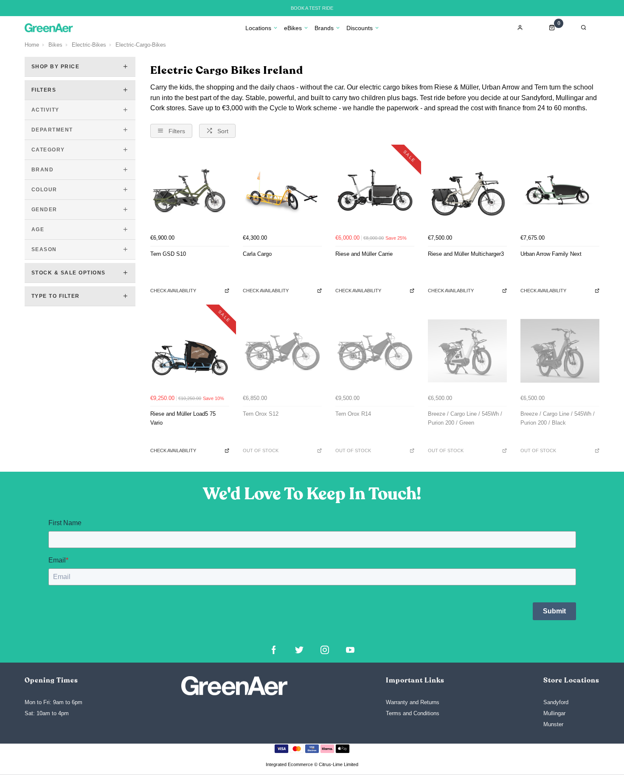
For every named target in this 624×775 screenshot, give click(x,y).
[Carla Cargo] (282, 190)
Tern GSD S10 (168, 254)
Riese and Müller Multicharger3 (466, 254)
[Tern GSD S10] (189, 190)
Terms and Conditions (412, 713)
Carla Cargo (257, 254)
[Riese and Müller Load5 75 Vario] (189, 350)
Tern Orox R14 (353, 414)
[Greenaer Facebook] (273, 650)
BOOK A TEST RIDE (312, 8)
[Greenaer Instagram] (324, 650)
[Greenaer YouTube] (350, 650)
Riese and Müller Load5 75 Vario (183, 418)
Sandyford (555, 702)
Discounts (359, 28)
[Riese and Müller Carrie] (374, 190)
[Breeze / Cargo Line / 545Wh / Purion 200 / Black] (559, 350)
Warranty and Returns (412, 702)
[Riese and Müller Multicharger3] (467, 190)
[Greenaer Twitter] (299, 650)
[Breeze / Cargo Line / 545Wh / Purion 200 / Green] (467, 350)
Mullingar (554, 713)
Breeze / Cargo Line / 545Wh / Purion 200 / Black (557, 418)
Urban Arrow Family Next (551, 254)
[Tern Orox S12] (282, 350)
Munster (553, 724)
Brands (324, 28)
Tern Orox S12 (260, 414)
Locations (258, 28)
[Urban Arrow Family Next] (559, 190)
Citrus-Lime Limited (338, 764)
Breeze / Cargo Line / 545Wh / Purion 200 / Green (465, 418)
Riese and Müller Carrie (364, 254)
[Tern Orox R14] (374, 350)
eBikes (293, 28)
